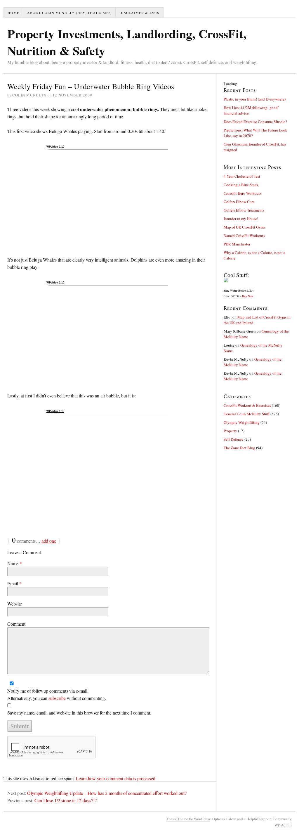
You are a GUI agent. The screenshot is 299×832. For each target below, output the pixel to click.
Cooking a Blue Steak (241, 184)
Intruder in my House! (241, 218)
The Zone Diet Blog (239, 447)
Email (14, 583)
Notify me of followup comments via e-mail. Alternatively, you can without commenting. (56, 694)
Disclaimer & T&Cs (139, 12)
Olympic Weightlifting (242, 422)
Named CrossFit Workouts (244, 235)
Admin (283, 825)
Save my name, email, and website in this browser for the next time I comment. (79, 713)
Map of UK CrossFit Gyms (244, 227)
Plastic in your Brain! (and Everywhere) (255, 99)
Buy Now (247, 296)
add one (48, 541)
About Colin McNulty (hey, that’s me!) (69, 12)
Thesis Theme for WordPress (188, 818)
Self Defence (234, 439)
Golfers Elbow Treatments (244, 210)
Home (13, 12)
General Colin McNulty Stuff (247, 413)
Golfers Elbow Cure (239, 201)
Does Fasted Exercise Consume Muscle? (255, 121)
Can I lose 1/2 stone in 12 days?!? (65, 800)
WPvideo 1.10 (55, 146)
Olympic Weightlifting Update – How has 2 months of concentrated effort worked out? (107, 793)
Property (230, 430)
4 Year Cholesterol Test (242, 176)
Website (14, 604)
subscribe (57, 698)
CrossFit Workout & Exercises (247, 405)
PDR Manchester (237, 244)
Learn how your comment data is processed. (116, 778)
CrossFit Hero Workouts (242, 193)
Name (14, 563)
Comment (16, 624)
